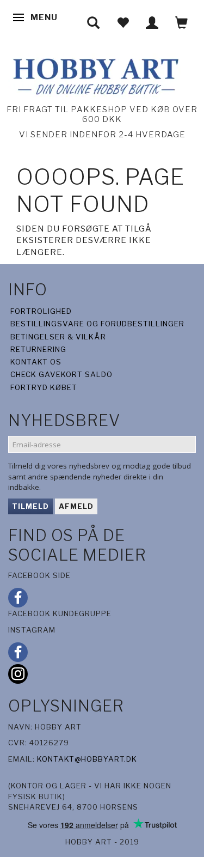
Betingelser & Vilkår (58, 336)
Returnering (38, 349)
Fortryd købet (43, 387)
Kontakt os (35, 361)
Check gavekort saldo (61, 374)
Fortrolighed (41, 311)
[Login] (152, 22)
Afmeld (76, 506)
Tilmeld (30, 506)
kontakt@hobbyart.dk (87, 759)
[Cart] (181, 22)
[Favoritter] (123, 22)
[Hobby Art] (94, 75)
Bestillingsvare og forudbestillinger (97, 323)
